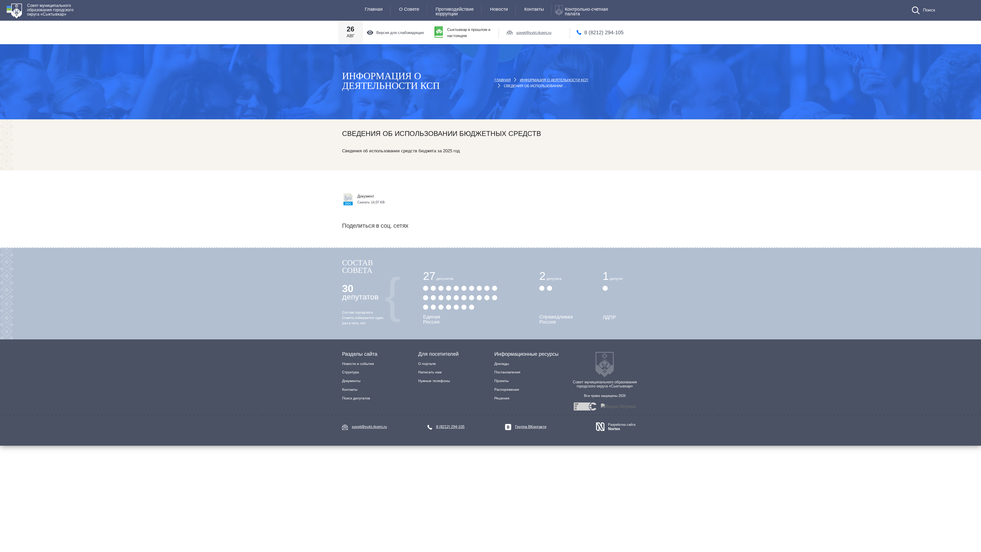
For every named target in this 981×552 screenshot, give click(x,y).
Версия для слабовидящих (400, 32)
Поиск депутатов (356, 398)
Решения (501, 398)
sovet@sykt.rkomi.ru (533, 32)
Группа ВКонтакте (530, 426)
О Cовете (409, 9)
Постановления (507, 372)
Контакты (534, 9)
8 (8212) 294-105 (604, 32)
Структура (350, 372)
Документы (351, 381)
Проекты (501, 381)
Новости (499, 9)
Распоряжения (506, 389)
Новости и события (358, 364)
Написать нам (430, 372)
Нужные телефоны (434, 381)
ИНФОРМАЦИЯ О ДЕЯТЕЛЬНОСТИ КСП (554, 80)
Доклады (501, 364)
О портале (427, 364)
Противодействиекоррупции (455, 11)
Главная (374, 9)
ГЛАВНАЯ (503, 80)
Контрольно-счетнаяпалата (586, 11)
